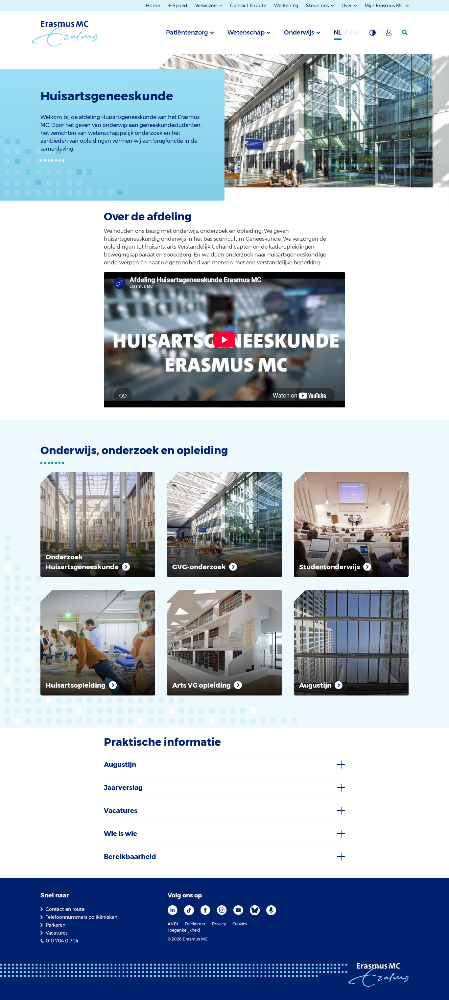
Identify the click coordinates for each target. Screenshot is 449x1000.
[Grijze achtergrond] (372, 34)
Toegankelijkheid (184, 930)
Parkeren (55, 925)
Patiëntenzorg (187, 32)
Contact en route (65, 909)
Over (347, 6)
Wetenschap (246, 32)
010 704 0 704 (62, 941)
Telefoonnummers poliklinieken (81, 917)
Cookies (239, 923)
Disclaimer (195, 923)
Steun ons (318, 6)
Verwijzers (207, 6)
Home (153, 6)
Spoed (180, 6)
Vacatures (56, 933)
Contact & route (248, 6)
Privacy (219, 923)
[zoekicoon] (405, 32)
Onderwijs (299, 32)
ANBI (173, 923)
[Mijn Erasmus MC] (389, 34)
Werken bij (286, 6)
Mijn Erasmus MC (385, 6)
